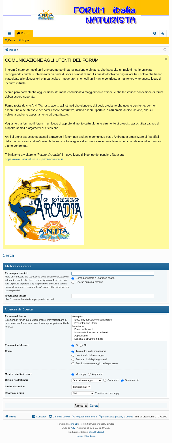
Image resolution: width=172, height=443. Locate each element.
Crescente (113, 380)
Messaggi (80, 374)
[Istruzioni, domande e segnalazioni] (119, 319)
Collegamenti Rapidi (10, 34)
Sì (76, 345)
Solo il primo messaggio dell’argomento (96, 363)
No (85, 345)
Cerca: (9, 351)
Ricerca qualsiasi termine (89, 282)
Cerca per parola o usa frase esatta (94, 278)
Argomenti (97, 374)
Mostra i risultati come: (18, 374)
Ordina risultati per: (16, 380)
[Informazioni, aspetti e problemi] (119, 332)
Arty (73, 428)
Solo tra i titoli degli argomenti (91, 359)
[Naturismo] (119, 326)
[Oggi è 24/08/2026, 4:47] (164, 49)
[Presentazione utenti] (119, 323)
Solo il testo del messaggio (89, 355)
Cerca (11, 40)
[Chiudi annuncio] (165, 59)
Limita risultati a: (15, 386)
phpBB (74, 424)
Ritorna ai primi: (14, 393)
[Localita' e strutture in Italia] (119, 338)
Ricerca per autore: (16, 295)
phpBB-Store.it (96, 432)
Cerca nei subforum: (17, 345)
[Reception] (119, 316)
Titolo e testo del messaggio (90, 351)
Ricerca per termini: (16, 273)
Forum (25, 33)
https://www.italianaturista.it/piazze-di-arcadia (34, 159)
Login (25, 40)
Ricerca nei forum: (16, 316)
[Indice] (86, 15)
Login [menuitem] (163, 34)
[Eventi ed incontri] (119, 329)
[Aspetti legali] (119, 335)
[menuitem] (154, 33)
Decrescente (131, 380)
